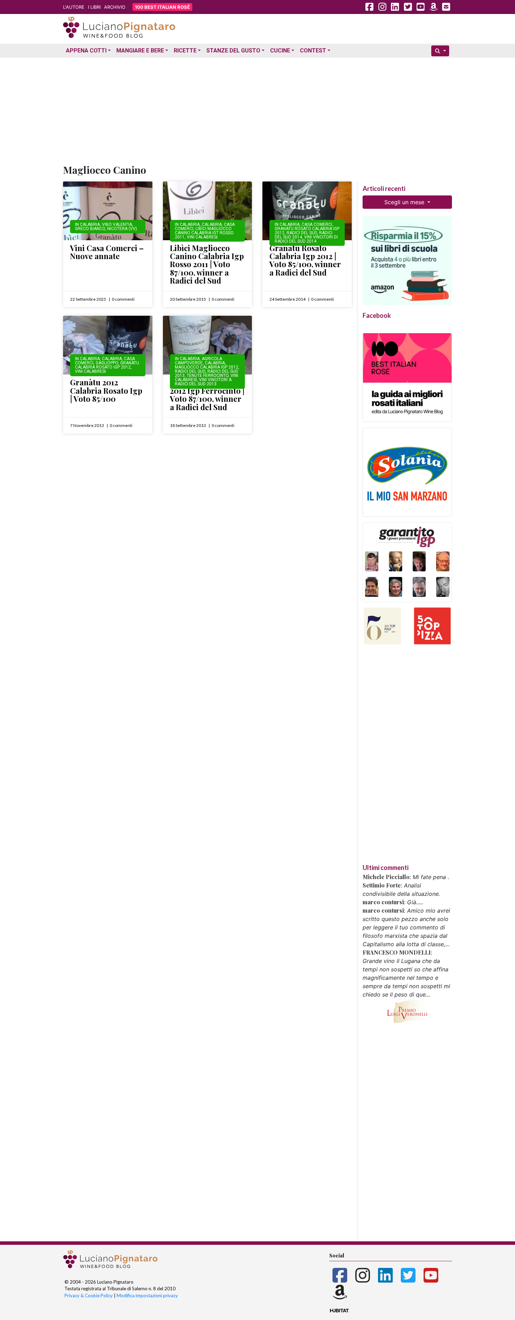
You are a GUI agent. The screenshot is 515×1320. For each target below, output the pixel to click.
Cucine (280, 50)
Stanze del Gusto (233, 50)
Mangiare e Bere (140, 50)
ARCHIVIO (114, 7)
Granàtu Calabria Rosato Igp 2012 (107, 365)
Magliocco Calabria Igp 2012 (206, 367)
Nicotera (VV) (122, 228)
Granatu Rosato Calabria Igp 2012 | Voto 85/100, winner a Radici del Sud (305, 260)
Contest (313, 50)
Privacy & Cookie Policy (88, 1295)
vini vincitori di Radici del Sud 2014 (306, 239)
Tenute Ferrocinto (207, 375)
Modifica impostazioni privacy (147, 1295)
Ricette (185, 50)
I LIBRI (94, 7)
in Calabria (87, 224)
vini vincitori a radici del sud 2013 (203, 381)
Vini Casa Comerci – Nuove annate (107, 252)
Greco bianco (90, 228)
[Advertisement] (257, 109)
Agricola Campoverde (198, 360)
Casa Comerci (317, 224)
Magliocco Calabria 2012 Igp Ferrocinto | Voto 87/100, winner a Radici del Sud (207, 394)
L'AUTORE (73, 7)
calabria (212, 224)
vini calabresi (202, 237)
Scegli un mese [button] (405, 202)
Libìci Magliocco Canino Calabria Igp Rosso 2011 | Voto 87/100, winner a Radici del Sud (207, 264)
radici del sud (302, 232)
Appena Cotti (86, 50)
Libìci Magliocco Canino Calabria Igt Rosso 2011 (204, 233)
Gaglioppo (107, 363)
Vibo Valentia (117, 224)
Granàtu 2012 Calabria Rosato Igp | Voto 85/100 (106, 390)
